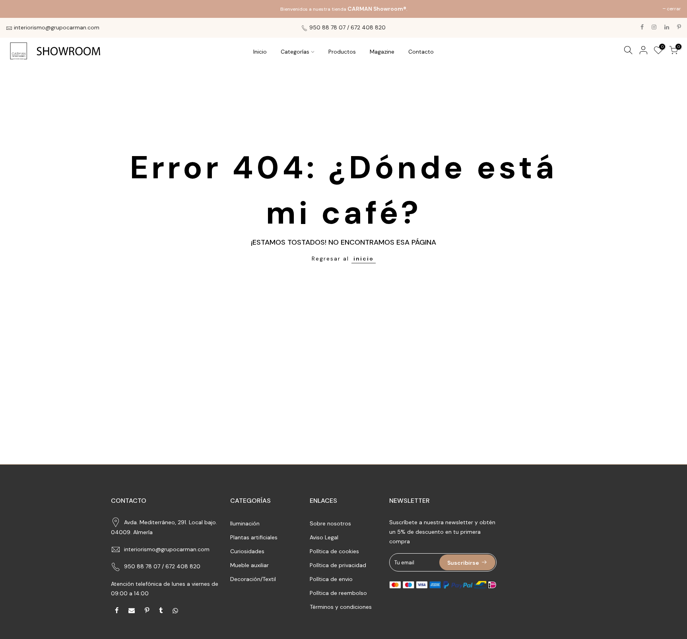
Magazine (382, 51)
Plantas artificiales (254, 537)
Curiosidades (247, 551)
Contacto (421, 51)
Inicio (260, 51)
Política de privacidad (338, 565)
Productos (342, 51)
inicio (363, 258)
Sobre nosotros (330, 523)
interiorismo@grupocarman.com (167, 549)
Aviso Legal (324, 537)
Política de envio (331, 579)
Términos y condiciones (341, 606)
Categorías (295, 51)
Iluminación (245, 523)
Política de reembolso (338, 593)
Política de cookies (334, 551)
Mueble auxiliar (249, 565)
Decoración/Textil (253, 579)
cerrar (17, 9)
